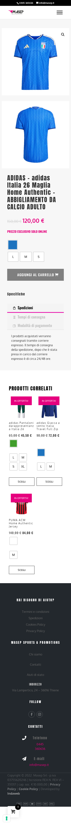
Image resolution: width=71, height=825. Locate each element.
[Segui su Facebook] (31, 714)
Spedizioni (25, 307)
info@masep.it (39, 765)
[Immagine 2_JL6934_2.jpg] (35, 134)
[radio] (12, 245)
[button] (62, 34)
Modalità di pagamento (35, 325)
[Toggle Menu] (60, 12)
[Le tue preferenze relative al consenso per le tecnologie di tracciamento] (6, 818)
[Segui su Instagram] (39, 714)
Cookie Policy (28, 789)
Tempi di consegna (31, 317)
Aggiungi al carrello (35, 274)
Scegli (22, 481)
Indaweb (13, 793)
